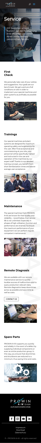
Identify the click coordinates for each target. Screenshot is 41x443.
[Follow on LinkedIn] (29, 418)
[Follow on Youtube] (23, 418)
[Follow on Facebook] (11, 418)
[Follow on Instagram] (17, 418)
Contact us (11, 299)
